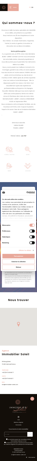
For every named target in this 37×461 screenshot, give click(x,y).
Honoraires (18, 425)
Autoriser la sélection (18, 261)
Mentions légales (18, 422)
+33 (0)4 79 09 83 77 (8, 372)
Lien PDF (23, 136)
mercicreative (31, 457)
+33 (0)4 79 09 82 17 (7, 378)
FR (30, 7)
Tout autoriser (18, 256)
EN (32, 7)
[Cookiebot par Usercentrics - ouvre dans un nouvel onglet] (26, 192)
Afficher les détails (25, 250)
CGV (18, 420)
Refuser (18, 267)
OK (30, 434)
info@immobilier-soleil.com (10, 384)
